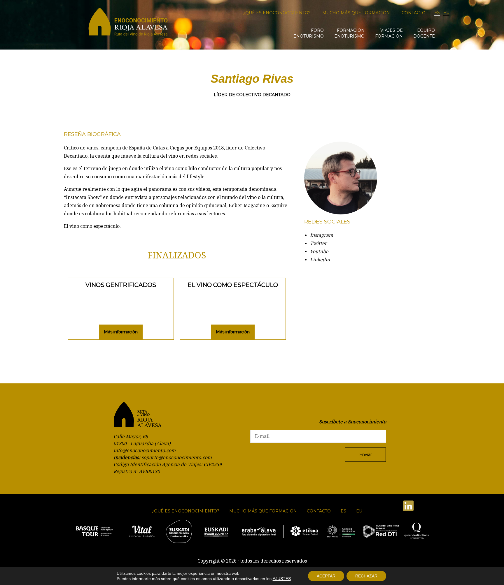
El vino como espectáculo (233, 284)
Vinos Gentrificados (120, 284)
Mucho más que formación (356, 12)
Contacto (414, 12)
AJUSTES (282, 578)
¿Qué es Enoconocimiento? (277, 12)
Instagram (321, 235)
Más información (121, 331)
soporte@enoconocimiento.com (176, 457)
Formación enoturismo (349, 33)
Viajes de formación (389, 33)
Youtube (319, 251)
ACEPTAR (326, 576)
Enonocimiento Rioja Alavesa (128, 24)
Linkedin (320, 259)
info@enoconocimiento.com (144, 450)
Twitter (318, 243)
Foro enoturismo (308, 33)
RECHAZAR (366, 576)
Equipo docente (424, 33)
